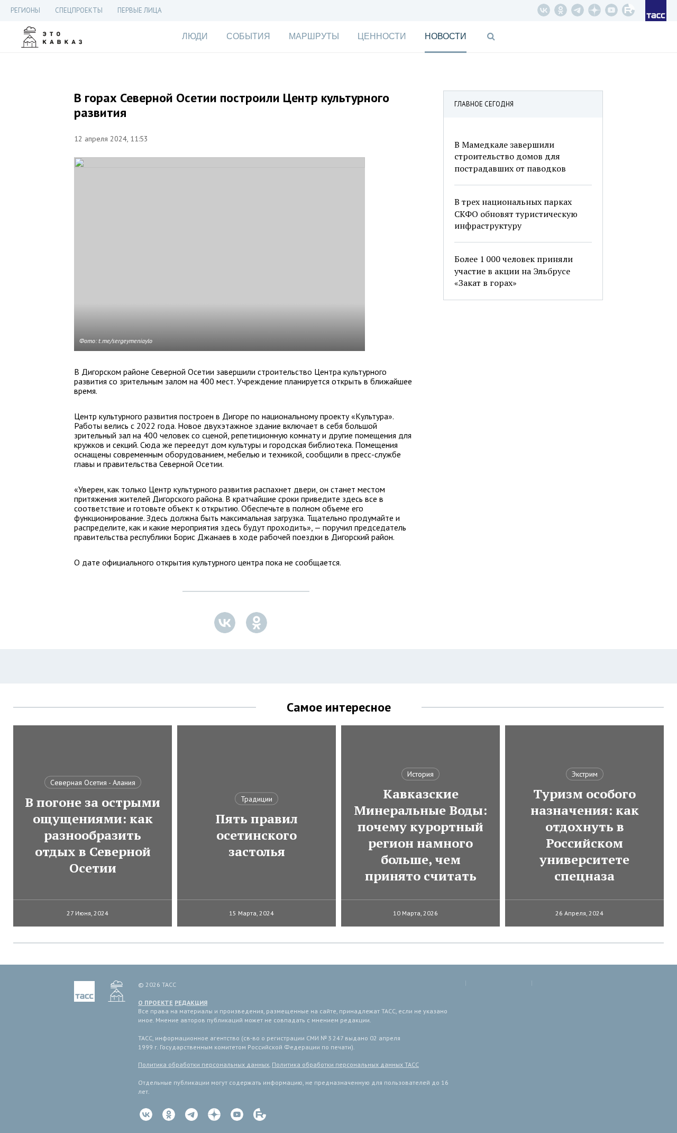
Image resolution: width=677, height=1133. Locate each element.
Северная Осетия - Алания (92, 782)
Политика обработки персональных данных (203, 1064)
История (420, 774)
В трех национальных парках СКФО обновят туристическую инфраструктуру (516, 213)
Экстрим (585, 774)
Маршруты (314, 36)
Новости (445, 36)
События (248, 36)
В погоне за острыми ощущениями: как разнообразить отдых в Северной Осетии (92, 835)
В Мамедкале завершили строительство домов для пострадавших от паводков (510, 156)
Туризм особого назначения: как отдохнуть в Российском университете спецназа (584, 835)
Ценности (382, 36)
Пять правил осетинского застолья (256, 835)
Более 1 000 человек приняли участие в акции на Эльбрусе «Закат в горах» (513, 271)
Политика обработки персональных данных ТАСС (345, 1064)
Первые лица (139, 10)
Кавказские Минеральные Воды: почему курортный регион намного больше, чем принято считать (420, 835)
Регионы (25, 10)
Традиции (256, 799)
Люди (195, 36)
